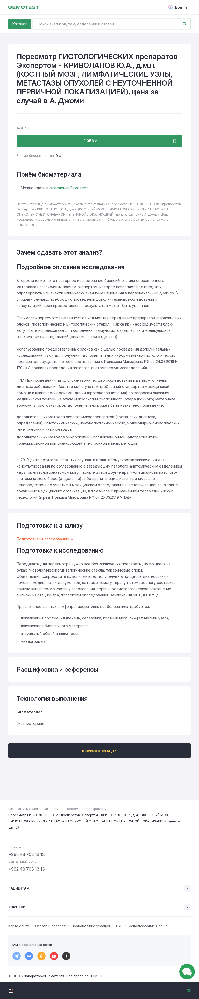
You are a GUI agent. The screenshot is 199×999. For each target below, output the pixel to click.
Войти (181, 7)
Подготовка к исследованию (43, 539)
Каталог (19, 24)
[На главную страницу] (23, 7)
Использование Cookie (148, 926)
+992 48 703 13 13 (26, 854)
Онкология (52, 809)
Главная (14, 809)
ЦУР (119, 926)
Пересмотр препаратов (84, 809)
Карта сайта (18, 926)
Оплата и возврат (50, 926)
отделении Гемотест (68, 188)
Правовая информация (91, 926)
